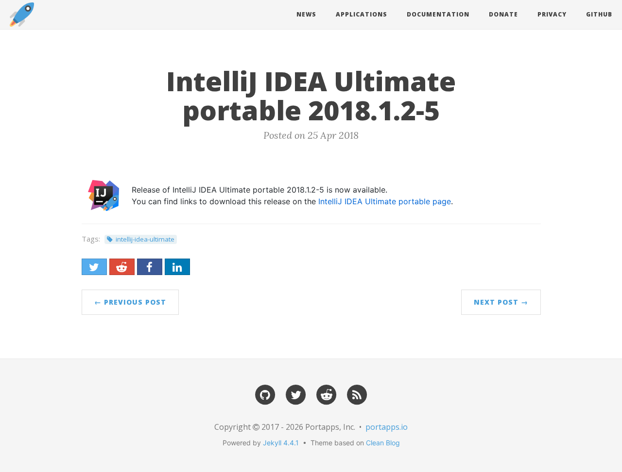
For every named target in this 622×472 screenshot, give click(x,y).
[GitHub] (265, 394)
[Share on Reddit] (122, 267)
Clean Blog (383, 443)
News (306, 14)
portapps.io (386, 427)
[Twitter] (296, 394)
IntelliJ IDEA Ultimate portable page (384, 201)
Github (599, 14)
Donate (503, 14)
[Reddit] (326, 394)
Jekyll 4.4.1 (281, 443)
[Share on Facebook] (149, 267)
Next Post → (501, 302)
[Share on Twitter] (94, 267)
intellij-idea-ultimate (145, 239)
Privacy (552, 14)
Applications (361, 14)
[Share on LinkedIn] (177, 267)
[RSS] (357, 394)
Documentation (438, 14)
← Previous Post (130, 302)
